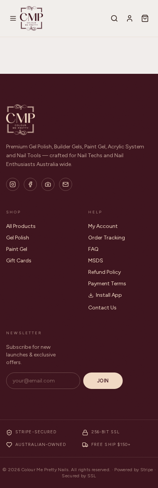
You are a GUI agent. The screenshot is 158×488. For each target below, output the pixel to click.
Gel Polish (17, 237)
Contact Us (102, 307)
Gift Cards (18, 260)
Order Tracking (106, 237)
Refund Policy (104, 272)
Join (103, 381)
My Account (103, 226)
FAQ (93, 249)
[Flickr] (47, 184)
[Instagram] (12, 184)
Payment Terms (107, 283)
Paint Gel (16, 249)
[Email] (65, 184)
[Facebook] (30, 184)
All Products (21, 226)
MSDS (95, 260)
